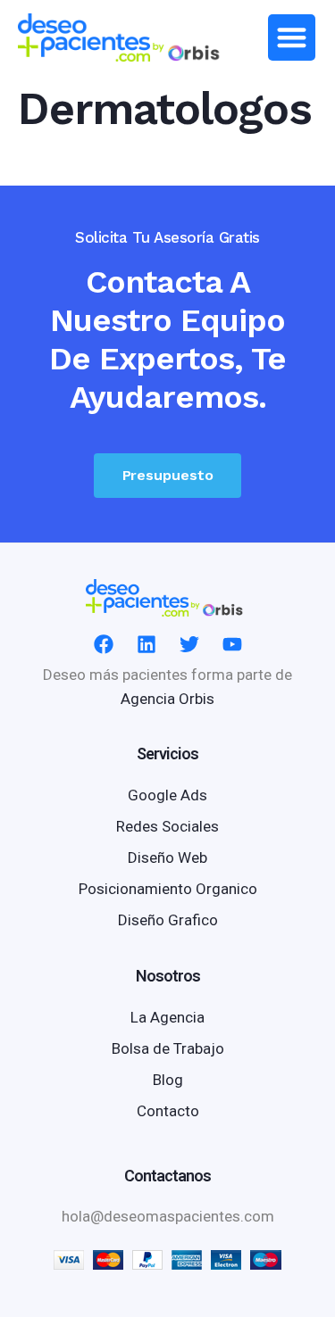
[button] (291, 38)
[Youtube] (232, 644)
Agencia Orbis (167, 699)
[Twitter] (189, 644)
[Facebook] (103, 644)
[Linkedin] (146, 644)
